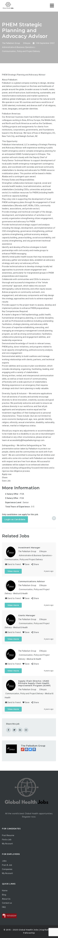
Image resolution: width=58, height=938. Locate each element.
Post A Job (7, 865)
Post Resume (8, 835)
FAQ (4, 907)
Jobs (4, 861)
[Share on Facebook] (8, 730)
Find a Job (6, 839)
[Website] (22, 749)
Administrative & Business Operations (18, 47)
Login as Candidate (15, 519)
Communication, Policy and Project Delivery (21, 51)
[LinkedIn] (34, 749)
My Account (7, 844)
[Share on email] (26, 730)
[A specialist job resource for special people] (8, 5)
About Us (6, 899)
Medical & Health (20, 593)
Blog (4, 895)
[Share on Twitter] (14, 730)
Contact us (7, 903)
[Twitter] (30, 749)
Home (4, 890)
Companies (7, 869)
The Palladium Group (33, 745)
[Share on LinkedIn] (20, 730)
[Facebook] (26, 749)
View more (13, 571)
